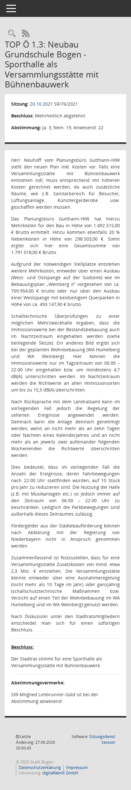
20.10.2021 (41, 104)
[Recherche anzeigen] (12, 33)
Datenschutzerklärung (40, 767)
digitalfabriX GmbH (60, 773)
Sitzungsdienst (102, 739)
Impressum (77, 767)
